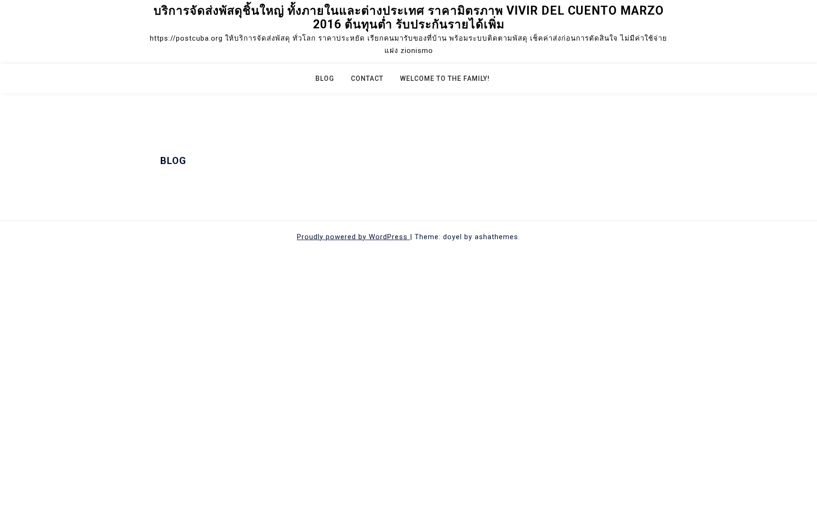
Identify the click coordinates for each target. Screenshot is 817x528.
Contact (367, 78)
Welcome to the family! (445, 78)
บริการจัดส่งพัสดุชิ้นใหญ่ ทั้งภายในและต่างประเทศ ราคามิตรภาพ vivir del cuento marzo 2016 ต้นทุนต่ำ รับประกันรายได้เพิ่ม (409, 17)
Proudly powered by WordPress (353, 237)
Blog (324, 78)
